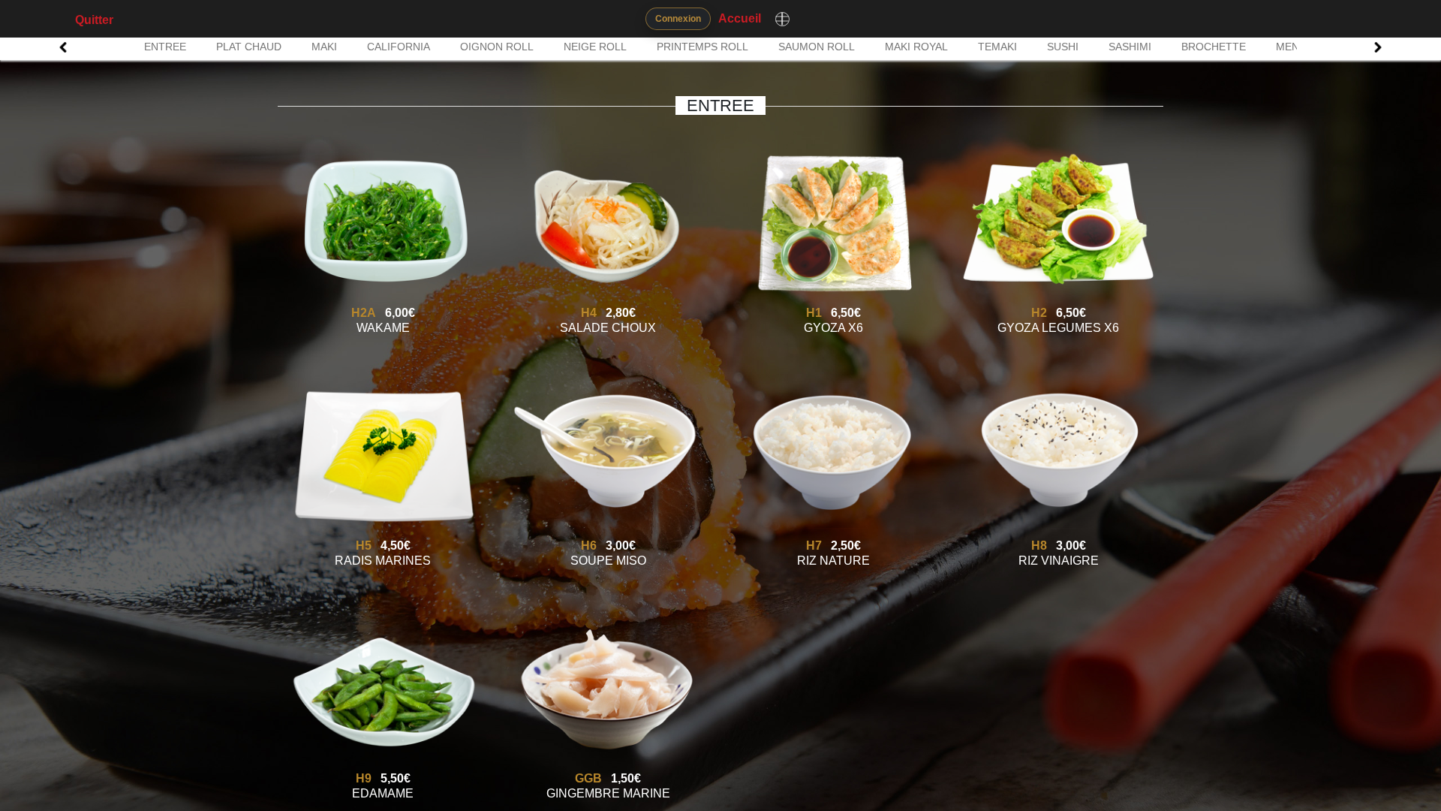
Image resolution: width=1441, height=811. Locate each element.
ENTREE (165, 47)
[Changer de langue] (782, 18)
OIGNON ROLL (497, 47)
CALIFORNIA (398, 47)
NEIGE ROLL (595, 47)
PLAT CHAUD (248, 47)
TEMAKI (997, 47)
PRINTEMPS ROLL (702, 47)
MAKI (324, 47)
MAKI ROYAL (916, 47)
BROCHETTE (1213, 47)
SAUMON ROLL (816, 47)
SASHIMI (1130, 47)
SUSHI (1062, 47)
